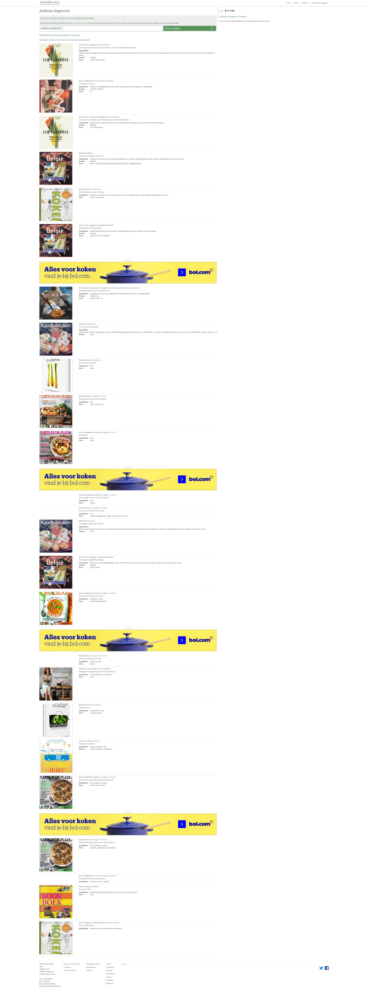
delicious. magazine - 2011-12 (106, 432)
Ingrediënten (110, 967)
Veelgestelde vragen (93, 964)
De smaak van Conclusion (104, 81)
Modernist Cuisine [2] (93, 705)
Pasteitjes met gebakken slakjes (91, 559)
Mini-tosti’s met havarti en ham (91, 510)
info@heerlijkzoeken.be (47, 974)
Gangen (109, 977)
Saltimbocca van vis (87, 83)
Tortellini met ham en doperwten (92, 878)
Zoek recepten (172, 28)
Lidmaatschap (91, 967)
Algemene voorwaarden (72, 964)
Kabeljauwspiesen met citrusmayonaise (94, 290)
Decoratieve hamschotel (88, 326)
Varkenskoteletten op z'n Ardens (91, 192)
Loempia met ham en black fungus (92, 399)
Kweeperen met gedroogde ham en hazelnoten (97, 671)
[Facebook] (226, 10)
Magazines (110, 983)
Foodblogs (109, 980)
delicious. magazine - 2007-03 (105, 876)
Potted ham (83, 435)
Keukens (109, 970)
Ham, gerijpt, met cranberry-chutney (94, 497)
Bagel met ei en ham (87, 743)
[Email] (233, 10)
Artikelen (305, 3)
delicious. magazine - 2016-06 (105, 593)
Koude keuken (90, 324)
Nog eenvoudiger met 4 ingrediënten (98, 669)
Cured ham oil (84, 707)
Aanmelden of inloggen (319, 3)
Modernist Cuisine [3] (93, 360)
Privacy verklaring (70, 970)
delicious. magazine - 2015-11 (96, 396)
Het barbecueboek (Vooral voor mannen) (125, 288)
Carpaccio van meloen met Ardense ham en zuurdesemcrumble (104, 119)
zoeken (51, 2)
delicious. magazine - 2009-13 (106, 495)
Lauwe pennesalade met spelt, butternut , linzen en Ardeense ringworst (107, 47)
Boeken (296, 3)
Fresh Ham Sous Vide (87, 362)
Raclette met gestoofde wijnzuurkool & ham (96, 779)
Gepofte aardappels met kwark (91, 156)
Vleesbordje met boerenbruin (90, 228)
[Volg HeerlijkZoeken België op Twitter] (321, 968)
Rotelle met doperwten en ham (91, 596)
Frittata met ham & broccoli (90, 658)
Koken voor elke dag (93, 189)
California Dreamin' (92, 741)
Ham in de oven (85, 889)
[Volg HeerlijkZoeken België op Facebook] (327, 968)
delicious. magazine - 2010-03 (96, 508)
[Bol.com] (128, 283)
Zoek (288, 3)
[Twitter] (228, 10)
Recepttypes (110, 974)
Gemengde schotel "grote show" (91, 523)
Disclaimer (67, 967)
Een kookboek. (105, 45)
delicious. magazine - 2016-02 (105, 777)
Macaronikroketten (86, 925)
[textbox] (65, 28)
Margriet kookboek (92, 886)
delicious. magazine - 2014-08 (96, 656)
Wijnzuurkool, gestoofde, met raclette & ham (97, 842)
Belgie (90, 153)
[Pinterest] (231, 10)
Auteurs (108, 964)
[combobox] (101, 27)
